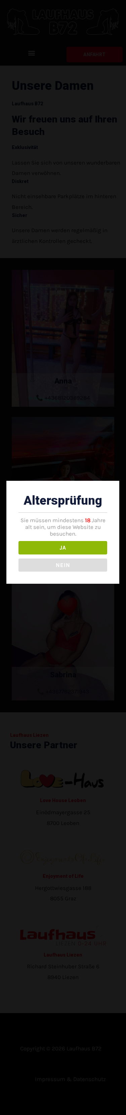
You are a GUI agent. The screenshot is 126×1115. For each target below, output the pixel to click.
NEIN (63, 565)
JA (63, 547)
